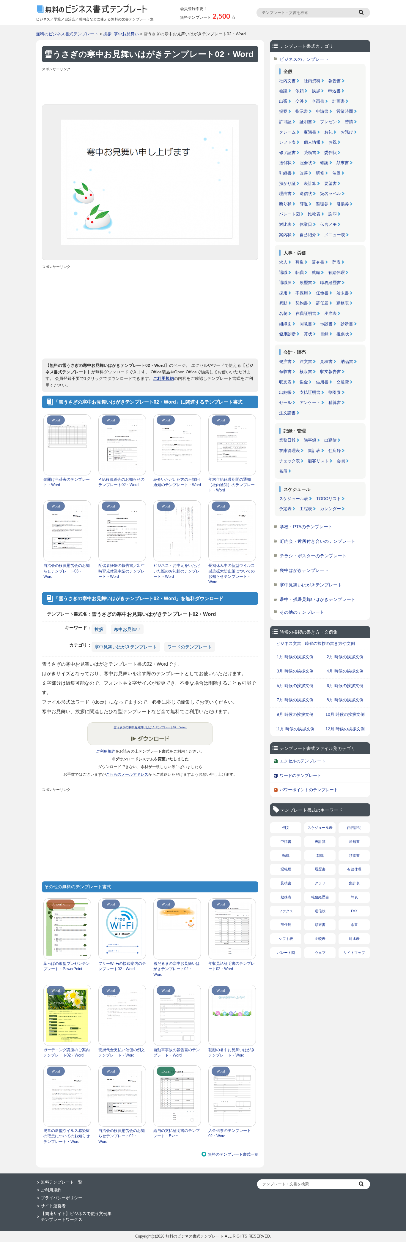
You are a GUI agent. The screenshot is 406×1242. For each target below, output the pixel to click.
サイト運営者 (53, 1205)
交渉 (299, 101)
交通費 (342, 382)
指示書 (301, 111)
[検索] (362, 13)
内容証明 (354, 828)
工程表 (306, 508)
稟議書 (310, 132)
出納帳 (285, 392)
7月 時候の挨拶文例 (295, 699)
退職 (283, 272)
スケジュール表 (293, 498)
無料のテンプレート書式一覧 (233, 1154)
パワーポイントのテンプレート (309, 789)
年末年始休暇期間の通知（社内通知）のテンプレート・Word (231, 484)
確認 (324, 162)
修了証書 (287, 152)
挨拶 (107, 33)
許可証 (285, 121)
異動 (283, 303)
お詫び (347, 132)
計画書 (338, 101)
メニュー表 (334, 234)
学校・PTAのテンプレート (306, 526)
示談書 (326, 323)
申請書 (322, 111)
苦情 (349, 121)
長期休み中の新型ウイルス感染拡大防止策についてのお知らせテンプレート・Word (231, 573)
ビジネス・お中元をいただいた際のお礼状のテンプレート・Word (176, 570)
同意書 (306, 323)
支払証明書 (310, 392)
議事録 (310, 440)
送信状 (306, 193)
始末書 (342, 293)
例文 (285, 828)
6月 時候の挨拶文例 (345, 685)
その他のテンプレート (302, 612)
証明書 (306, 121)
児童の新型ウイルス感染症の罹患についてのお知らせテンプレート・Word (66, 1135)
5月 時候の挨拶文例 (295, 685)
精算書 (334, 402)
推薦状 (342, 333)
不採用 (301, 293)
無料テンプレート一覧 (61, 1182)
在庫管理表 (289, 450)
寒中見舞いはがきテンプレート (126, 646)
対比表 (285, 224)
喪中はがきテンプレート (304, 570)
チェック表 (289, 461)
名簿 (283, 471)
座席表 (330, 313)
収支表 (285, 382)
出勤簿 (330, 440)
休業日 (306, 224)
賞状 (308, 333)
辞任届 (322, 303)
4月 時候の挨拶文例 (345, 671)
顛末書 (342, 162)
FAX (354, 911)
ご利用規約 (163, 378)
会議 (283, 90)
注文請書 (287, 412)
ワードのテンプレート (189, 646)
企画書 (318, 101)
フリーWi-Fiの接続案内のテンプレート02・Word (122, 966)
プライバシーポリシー (61, 1197)
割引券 (334, 392)
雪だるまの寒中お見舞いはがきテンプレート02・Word (176, 968)
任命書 (322, 293)
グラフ (320, 883)
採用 (283, 293)
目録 (324, 333)
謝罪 (332, 214)
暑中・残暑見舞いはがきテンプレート (317, 599)
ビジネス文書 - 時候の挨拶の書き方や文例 (315, 643)
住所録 (334, 450)
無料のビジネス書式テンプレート (67, 33)
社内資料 (312, 80)
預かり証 (287, 183)
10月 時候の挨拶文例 (345, 714)
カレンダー (330, 508)
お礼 (328, 132)
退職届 (285, 282)
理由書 (285, 193)
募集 (299, 262)
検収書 (306, 371)
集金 (304, 382)
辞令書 (318, 262)
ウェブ (320, 953)
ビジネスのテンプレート (304, 59)
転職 (299, 272)
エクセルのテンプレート (302, 761)
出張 (283, 101)
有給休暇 (336, 272)
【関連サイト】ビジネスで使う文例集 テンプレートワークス (76, 1216)
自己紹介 (308, 234)
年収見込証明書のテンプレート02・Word (231, 966)
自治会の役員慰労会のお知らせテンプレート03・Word (66, 570)
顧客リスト (318, 461)
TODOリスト (328, 498)
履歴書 (306, 282)
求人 (283, 262)
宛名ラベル (330, 193)
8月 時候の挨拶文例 (345, 699)
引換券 (342, 204)
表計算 (310, 183)
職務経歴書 (330, 282)
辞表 (336, 262)
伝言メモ (328, 224)
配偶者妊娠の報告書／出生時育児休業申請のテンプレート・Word (121, 570)
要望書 (330, 183)
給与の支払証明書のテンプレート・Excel (176, 1133)
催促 (336, 173)
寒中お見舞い (126, 33)
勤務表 (342, 303)
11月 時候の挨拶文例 (295, 729)
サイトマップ (354, 953)
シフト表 (287, 142)
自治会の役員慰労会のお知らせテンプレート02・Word (121, 1135)
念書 (354, 925)
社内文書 (287, 80)
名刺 (283, 313)
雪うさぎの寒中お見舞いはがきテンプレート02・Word (150, 727)
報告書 (334, 80)
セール (285, 402)
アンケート (310, 402)
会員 (341, 461)
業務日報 (287, 440)
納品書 (347, 361)
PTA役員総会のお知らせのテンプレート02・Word (121, 482)
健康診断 (287, 333)
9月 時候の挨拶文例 (295, 714)
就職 (316, 272)
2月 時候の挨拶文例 (345, 656)
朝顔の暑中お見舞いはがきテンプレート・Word (231, 1052)
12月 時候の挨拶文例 (345, 729)
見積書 (326, 361)
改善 (304, 173)
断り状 (285, 204)
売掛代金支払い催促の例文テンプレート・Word (121, 1052)
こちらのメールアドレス (127, 774)
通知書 (354, 842)
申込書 (334, 90)
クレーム (287, 132)
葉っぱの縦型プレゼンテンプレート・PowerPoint (66, 966)
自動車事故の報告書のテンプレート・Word (176, 1052)
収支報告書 (330, 371)
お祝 (332, 142)
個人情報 (312, 142)
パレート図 (289, 214)
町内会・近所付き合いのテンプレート (317, 541)
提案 (283, 111)
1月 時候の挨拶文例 (295, 656)
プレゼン (328, 121)
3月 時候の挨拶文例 (295, 671)
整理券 (322, 204)
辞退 (304, 204)
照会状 (306, 162)
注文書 (306, 361)
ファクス (286, 911)
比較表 (314, 214)
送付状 (285, 162)
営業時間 (344, 111)
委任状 (330, 152)
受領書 (310, 152)
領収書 (285, 371)
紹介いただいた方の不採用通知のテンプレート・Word (177, 482)
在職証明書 (305, 313)
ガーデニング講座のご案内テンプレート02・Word (66, 1052)
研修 (320, 173)
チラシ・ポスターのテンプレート (313, 555)
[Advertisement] (150, 86)
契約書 (301, 303)
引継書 (285, 173)
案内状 (285, 234)
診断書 (347, 323)
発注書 (285, 361)
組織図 (285, 323)
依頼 (299, 90)
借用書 (322, 382)
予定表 (285, 508)
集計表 (314, 450)
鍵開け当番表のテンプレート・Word (66, 482)
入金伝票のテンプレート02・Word (229, 1133)
